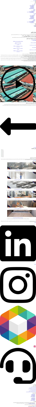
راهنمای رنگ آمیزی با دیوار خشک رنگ (18, 179)
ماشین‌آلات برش (33, 397)
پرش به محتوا (34, 0)
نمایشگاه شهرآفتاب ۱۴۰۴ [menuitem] (31, 11)
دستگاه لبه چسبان (18, 44)
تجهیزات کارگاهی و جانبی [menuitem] (31, 8)
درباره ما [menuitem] (34, 9)
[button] (18, 84)
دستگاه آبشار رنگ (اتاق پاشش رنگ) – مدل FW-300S (18, 41)
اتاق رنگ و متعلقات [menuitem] (32, 7)
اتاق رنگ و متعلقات (33, 394)
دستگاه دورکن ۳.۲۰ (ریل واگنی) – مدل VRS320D (18, 48)
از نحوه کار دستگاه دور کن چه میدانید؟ (18, 208)
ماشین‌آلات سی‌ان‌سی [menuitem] (32, 5)
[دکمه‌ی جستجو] (35, 2)
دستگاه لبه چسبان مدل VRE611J (18, 43)
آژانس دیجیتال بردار (30, 405)
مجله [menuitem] (34, 19)
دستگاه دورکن (18, 49)
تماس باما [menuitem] (34, 20)
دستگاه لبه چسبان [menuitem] (32, 6)
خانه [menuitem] (34, 14)
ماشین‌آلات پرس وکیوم (33, 400)
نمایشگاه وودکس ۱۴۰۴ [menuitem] (31, 12)
